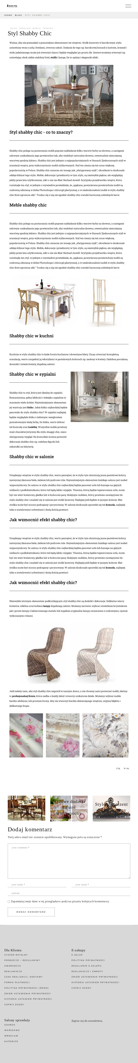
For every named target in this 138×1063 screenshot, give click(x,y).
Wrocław (11, 1036)
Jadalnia (25, 28)
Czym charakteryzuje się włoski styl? (26, 806)
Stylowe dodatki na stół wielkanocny (69, 807)
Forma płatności (17, 982)
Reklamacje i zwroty (87, 971)
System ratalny (16, 955)
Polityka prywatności (88, 960)
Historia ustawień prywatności (28, 999)
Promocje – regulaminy (22, 960)
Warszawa (12, 1030)
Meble (36, 28)
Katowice (11, 1041)
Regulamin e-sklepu (87, 966)
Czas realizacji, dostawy (23, 977)
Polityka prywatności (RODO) (26, 988)
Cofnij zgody (14, 1004)
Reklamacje (13, 971)
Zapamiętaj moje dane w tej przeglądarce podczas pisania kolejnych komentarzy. (60, 901)
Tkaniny (48, 28)
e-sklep (77, 955)
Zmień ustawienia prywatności (27, 993)
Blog (18, 15)
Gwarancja (12, 966)
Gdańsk (9, 1025)
